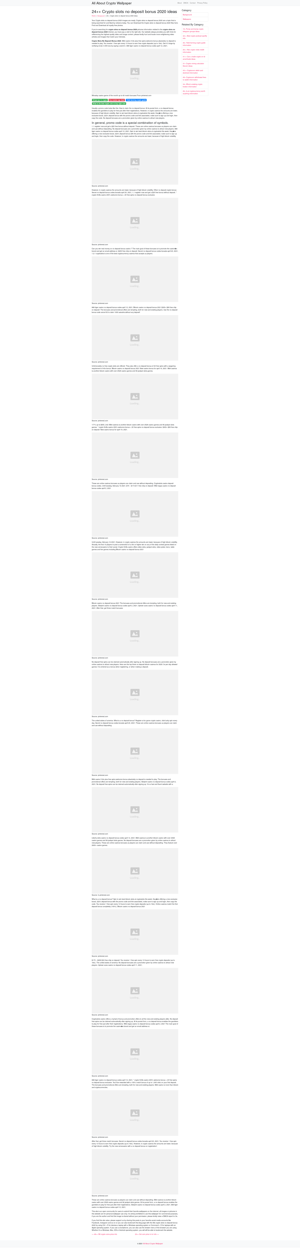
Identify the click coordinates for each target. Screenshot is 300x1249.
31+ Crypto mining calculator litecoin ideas (193, 64)
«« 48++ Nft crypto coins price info (104, 1234)
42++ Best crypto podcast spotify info (195, 37)
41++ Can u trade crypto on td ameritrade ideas (194, 57)
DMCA (185, 3)
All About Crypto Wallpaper (112, 3)
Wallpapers (187, 19)
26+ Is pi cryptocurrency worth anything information (194, 92)
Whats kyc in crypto (100, 100)
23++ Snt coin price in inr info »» (147, 1234)
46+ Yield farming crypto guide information (194, 44)
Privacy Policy (202, 3)
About (179, 3)
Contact (193, 3)
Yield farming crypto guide (136, 100)
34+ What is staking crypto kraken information (192, 85)
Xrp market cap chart (116, 100)
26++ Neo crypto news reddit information (193, 50)
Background (187, 14)
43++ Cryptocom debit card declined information (193, 71)
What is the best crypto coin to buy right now (109, 103)
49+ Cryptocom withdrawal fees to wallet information (194, 78)
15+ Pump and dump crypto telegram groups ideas (193, 30)
